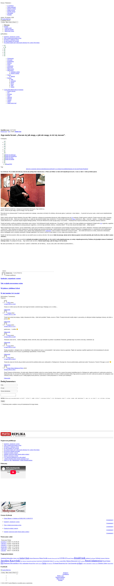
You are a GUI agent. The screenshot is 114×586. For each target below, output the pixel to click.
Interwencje (10, 70)
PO (19, 563)
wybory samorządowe (87, 563)
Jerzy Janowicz (23, 561)
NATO (79, 561)
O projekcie (10, 5)
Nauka (9, 75)
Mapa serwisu (60, 578)
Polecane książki (9, 29)
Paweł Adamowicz (93, 560)
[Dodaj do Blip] (5, 147)
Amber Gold (16, 558)
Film (12, 79)
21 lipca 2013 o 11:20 (9, 347)
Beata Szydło (43, 558)
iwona (9, 345)
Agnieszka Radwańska (7, 558)
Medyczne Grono (9, 31)
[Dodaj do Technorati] (4, 162)
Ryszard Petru (32, 563)
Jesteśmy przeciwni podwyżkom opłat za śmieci (16, 454)
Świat (8, 64)
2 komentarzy (109, 520)
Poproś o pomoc (11, 8)
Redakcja (65, 572)
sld (47, 563)
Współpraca (66, 574)
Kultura (9, 78)
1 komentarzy (109, 523)
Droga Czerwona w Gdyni (11, 455)
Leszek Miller (63, 561)
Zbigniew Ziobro (102, 563)
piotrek (9, 325)
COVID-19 (63, 558)
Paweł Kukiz (106, 561)
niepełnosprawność (47, 169)
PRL (21, 563)
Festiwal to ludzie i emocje (11, 452)
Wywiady (9, 60)
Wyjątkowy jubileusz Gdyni (11, 39)
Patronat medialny (60, 577)
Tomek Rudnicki (83, 169)
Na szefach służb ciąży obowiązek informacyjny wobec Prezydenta (21, 42)
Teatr (12, 85)
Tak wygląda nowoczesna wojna (12, 38)
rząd (37, 563)
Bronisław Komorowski (52, 558)
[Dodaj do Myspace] (4, 161)
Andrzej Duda (24, 558)
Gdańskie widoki (15, 72)
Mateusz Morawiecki (71, 561)
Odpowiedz (7, 309)
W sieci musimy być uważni (11, 41)
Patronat (9, 98)
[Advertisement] (57, 117)
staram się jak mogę (74, 169)
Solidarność (50, 563)
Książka (6, 26)
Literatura (13, 81)
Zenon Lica (18, 131)
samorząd (40, 563)
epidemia (88, 558)
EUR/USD (4, 547)
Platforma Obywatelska (11, 563)
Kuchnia (9, 94)
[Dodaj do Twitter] (5, 144)
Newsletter (10, 13)
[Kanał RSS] (8, 164)
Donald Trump (70, 558)
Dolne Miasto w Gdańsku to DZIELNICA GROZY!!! (18, 518)
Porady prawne (11, 91)
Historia (13, 76)
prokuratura (25, 563)
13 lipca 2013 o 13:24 (10, 304)
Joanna (9, 313)
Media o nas (60, 575)
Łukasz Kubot (110, 563)
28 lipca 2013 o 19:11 (9, 369)
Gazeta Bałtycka (8, 89)
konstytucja (40, 561)
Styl (8, 92)
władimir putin (95, 563)
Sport (8, 95)
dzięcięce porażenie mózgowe (34, 169)
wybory (80, 563)
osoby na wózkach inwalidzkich (60, 169)
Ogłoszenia (10, 66)
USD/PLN (4, 545)
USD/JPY (3, 550)
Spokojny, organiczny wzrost (12, 36)
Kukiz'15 (52, 561)
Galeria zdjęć (8, 28)
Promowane (4, 131)
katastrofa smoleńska (31, 561)
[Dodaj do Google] (4, 151)
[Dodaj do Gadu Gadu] (5, 153)
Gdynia (98, 558)
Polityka (9, 63)
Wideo (9, 101)
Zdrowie (9, 97)
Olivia (9, 357)
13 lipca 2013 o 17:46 (10, 314)
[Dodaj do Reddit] (9, 159)
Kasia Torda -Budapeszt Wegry (15, 368)
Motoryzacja (10, 69)
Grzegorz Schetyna (104, 558)
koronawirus (46, 561)
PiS (2, 563)
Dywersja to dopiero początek (12, 451)
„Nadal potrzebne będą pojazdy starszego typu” (16, 458)
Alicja (8, 302)
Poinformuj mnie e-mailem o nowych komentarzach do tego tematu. (20, 404)
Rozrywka (10, 67)
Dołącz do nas (11, 10)
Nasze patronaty (11, 7)
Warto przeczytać (11, 103)
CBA (58, 558)
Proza (12, 84)
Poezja (12, 82)
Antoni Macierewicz (34, 558)
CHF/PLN (3, 543)
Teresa (9, 335)
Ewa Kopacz (92, 558)
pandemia (83, 561)
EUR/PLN (4, 542)
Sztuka (12, 87)
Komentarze (10, 61)
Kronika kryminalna (18, 89)
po (72, 217)
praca (73, 219)
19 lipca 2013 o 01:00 (10, 337)
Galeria (9, 100)
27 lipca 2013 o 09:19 (10, 359)
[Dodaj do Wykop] (5, 149)
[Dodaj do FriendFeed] (10, 156)
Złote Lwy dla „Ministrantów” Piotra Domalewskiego (18, 460)
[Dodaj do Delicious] (10, 155)
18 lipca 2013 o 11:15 (9, 326)
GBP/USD (4, 549)
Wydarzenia (10, 58)
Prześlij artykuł (11, 11)
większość (48, 230)
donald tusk (79, 558)
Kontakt (9, 14)
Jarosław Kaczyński (10, 560)
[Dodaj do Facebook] (5, 142)
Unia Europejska (72, 563)
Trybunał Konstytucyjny (60, 563)
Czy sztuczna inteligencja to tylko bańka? (15, 457)
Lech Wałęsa (56, 561)
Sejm (44, 563)
